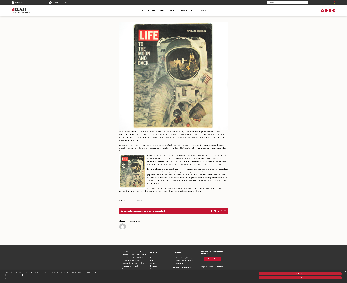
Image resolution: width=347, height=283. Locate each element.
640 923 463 (19, 3)
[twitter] (326, 10)
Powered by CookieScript (10, 281)
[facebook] (322, 10)
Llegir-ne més (96, 272)
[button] (5, 275)
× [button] (345, 271)
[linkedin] (333, 10)
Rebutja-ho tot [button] (300, 277)
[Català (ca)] (334, 1)
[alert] (173, 276)
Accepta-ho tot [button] (300, 273)
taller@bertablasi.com (60, 3)
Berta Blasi (124, 201)
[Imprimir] (21, 9)
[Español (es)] (334, 3)
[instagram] (330, 10)
